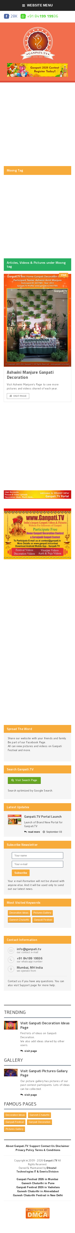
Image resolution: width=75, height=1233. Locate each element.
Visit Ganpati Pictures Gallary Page (44, 1073)
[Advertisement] (37, 124)
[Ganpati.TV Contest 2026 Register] (37, 64)
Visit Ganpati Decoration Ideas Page (45, 1025)
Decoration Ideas (19, 912)
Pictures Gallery (42, 912)
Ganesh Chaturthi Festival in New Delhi (38, 1195)
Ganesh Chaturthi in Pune (38, 1183)
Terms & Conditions (47, 1150)
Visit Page (20, 396)
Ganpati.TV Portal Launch (43, 816)
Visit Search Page (25, 780)
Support (34, 1146)
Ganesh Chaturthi (19, 919)
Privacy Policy (25, 1150)
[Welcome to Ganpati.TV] (37, 491)
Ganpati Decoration (39, 1122)
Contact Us (48, 1146)
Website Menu (40, 5)
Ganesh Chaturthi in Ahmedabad (38, 1191)
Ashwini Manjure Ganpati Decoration (30, 374)
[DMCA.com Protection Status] (38, 1209)
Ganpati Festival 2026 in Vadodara (38, 1187)
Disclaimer (62, 1146)
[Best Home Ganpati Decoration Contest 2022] (37, 509)
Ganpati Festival (43, 919)
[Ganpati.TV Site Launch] (14, 820)
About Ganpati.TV (17, 1146)
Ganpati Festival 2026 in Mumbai (37, 1179)
